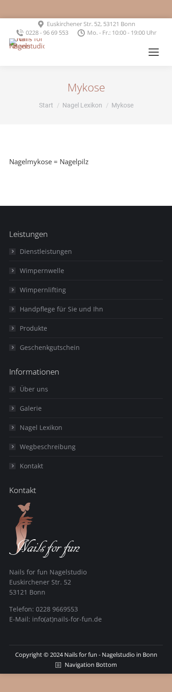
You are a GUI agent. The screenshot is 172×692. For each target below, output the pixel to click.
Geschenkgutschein (50, 347)
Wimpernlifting (43, 289)
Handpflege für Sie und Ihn (61, 309)
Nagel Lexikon (41, 427)
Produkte (33, 328)
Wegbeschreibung (48, 446)
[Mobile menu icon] (153, 52)
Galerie (31, 408)
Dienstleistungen (46, 251)
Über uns (34, 389)
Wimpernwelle (42, 270)
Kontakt (31, 465)
